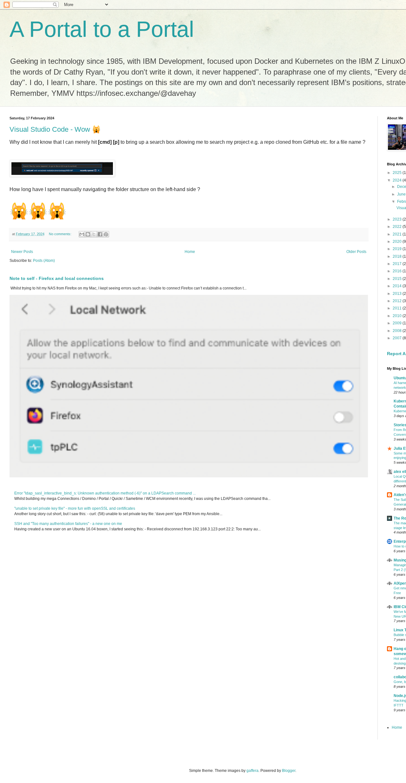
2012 (398, 301)
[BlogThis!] (88, 234)
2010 (398, 316)
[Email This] (82, 234)
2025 (398, 172)
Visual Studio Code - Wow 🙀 (55, 129)
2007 (398, 338)
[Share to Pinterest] (106, 234)
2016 (398, 271)
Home (190, 251)
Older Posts (356, 251)
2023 (398, 219)
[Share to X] (94, 234)
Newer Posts (22, 251)
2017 (398, 264)
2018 (398, 256)
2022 (398, 226)
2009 (398, 323)
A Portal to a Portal (102, 29)
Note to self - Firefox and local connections (57, 278)
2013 (398, 293)
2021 (398, 234)
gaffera (252, 770)
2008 (398, 330)
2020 (398, 241)
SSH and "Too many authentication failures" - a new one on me (68, 523)
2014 (398, 286)
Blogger (288, 770)
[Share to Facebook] (100, 234)
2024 (398, 180)
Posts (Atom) (44, 260)
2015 (398, 278)
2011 (398, 308)
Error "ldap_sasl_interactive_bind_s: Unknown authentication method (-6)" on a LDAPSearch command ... (105, 493)
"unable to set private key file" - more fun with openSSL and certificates (74, 508)
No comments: (60, 234)
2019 (398, 249)
